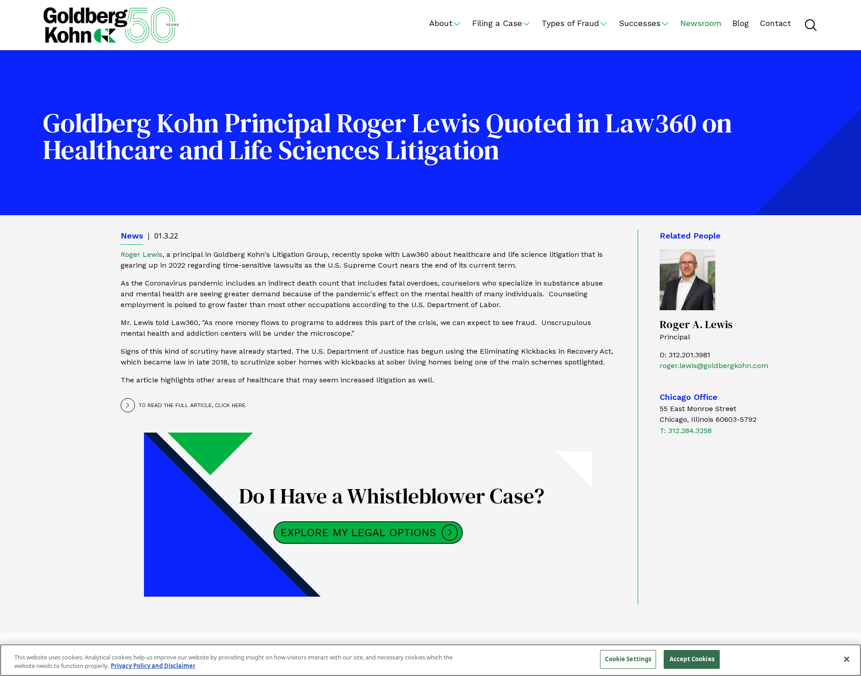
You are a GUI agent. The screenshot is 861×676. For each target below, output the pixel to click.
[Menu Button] (811, 25)
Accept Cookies (692, 659)
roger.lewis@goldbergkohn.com (714, 365)
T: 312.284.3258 (686, 430)
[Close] (847, 659)
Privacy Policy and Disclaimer (153, 666)
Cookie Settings (628, 659)
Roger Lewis (141, 254)
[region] (430, 660)
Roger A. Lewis (696, 324)
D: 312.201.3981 (685, 355)
